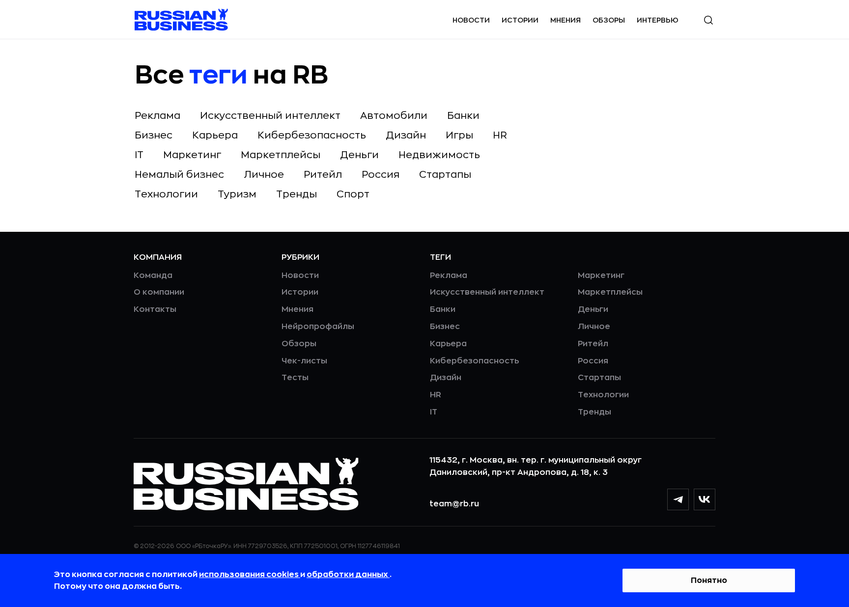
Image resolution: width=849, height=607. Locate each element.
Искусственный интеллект (270, 115)
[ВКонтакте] (704, 499)
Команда (153, 275)
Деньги (359, 155)
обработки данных (348, 575)
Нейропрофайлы (318, 327)
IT (139, 155)
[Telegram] (678, 499)
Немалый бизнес (179, 174)
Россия (380, 174)
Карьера (215, 135)
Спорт (353, 194)
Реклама (157, 115)
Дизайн (406, 135)
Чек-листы (304, 361)
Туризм (237, 194)
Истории (520, 20)
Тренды (296, 194)
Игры (459, 135)
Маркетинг (192, 155)
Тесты (295, 378)
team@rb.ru (454, 504)
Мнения (565, 20)
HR (500, 135)
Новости (471, 20)
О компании (159, 292)
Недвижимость (439, 155)
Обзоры (609, 20)
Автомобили (393, 115)
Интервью (658, 20)
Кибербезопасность (311, 135)
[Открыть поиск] (708, 20)
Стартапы (445, 174)
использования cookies (249, 575)
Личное (264, 174)
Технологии (166, 194)
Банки (463, 115)
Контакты (155, 309)
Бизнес (153, 135)
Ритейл (323, 174)
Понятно (709, 580)
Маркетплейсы (280, 155)
